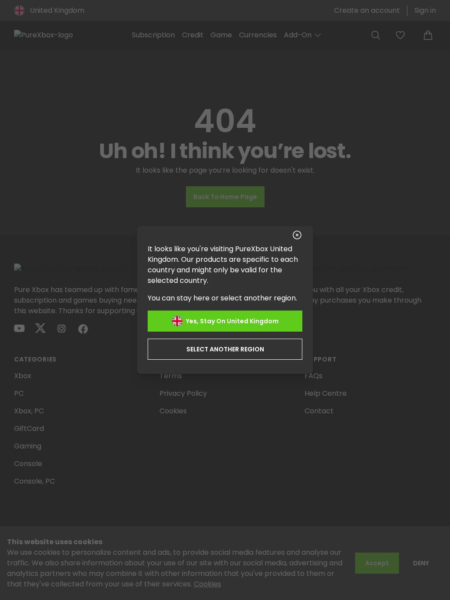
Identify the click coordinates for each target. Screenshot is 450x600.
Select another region (225, 349)
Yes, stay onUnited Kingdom (232, 321)
